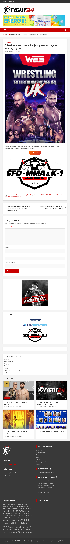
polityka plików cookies (11, 473)
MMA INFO (45, 195)
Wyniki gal (6, 359)
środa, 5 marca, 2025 (9, 406)
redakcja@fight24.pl (12, 464)
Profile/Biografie (8, 361)
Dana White (22, 506)
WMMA (22, 532)
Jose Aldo (5, 517)
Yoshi (18, 51)
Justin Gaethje (11, 517)
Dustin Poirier (18, 508)
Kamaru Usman (21, 517)
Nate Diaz (17, 527)
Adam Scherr (11, 195)
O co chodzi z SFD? (43, 492)
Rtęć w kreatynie (43, 485)
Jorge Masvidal (28, 515)
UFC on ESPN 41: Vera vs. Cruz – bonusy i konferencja (49, 403)
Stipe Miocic (21, 529)
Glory (31, 195)
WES (56, 195)
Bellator (22, 504)
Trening (6, 368)
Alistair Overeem (20, 195)
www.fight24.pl (28, 532)
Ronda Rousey (13, 529)
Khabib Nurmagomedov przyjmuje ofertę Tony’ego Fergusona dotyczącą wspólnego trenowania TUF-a (19, 208)
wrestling (60, 195)
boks (26, 504)
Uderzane (6, 366)
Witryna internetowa (10, 262)
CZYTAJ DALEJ (35, 152)
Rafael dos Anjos (6, 529)
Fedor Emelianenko (26, 508)
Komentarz (8, 227)
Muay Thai (11, 527)
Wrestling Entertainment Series (13, 196)
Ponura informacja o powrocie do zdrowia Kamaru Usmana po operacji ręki (51, 207)
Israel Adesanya (26, 513)
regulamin (7, 475)
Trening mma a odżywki (45, 481)
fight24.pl (18, 511)
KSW (21, 520)
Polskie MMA (25, 527)
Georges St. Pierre (18, 513)
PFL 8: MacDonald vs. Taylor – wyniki (50, 432)
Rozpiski (6, 398)
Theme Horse (42, 541)
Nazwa (7, 247)
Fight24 (27, 195)
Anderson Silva (15, 504)
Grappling (6, 364)
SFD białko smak (43, 490)
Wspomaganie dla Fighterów (12, 370)
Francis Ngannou (9, 513)
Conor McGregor (12, 506)
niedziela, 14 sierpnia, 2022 (44, 406)
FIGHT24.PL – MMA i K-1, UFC (22, 541)
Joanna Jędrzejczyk (13, 515)
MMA (6, 42)
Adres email (8, 255)
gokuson (18, 406)
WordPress (63, 541)
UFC (17, 531)
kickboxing (35, 195)
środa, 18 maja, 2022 (10, 51)
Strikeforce (27, 529)
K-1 (16, 517)
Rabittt (54, 406)
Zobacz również (10, 378)
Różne (10, 42)
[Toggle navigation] (5, 30)
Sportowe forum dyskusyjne (46, 472)
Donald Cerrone (11, 508)
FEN (4, 511)
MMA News (52, 195)
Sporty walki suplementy (45, 488)
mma (26, 519)
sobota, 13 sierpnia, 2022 (10, 436)
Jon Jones (21, 515)
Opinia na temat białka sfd (45, 483)
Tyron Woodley (11, 532)
